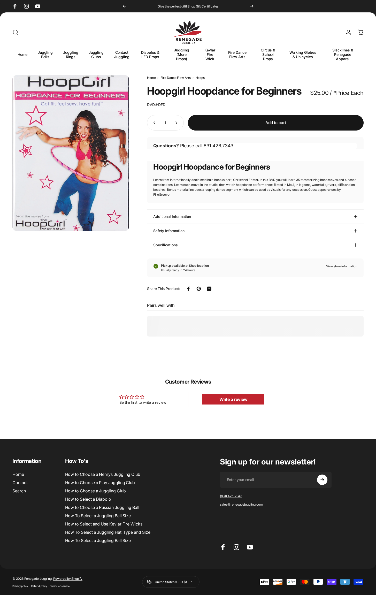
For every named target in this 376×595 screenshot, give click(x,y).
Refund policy (39, 585)
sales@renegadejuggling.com (241, 504)
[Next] (251, 6)
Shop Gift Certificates (203, 6)
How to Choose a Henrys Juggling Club (102, 474)
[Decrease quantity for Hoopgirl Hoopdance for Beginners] (153, 122)
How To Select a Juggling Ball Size (98, 515)
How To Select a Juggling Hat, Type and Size (107, 532)
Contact (20, 482)
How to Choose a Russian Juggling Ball (102, 507)
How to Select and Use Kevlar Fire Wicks (103, 524)
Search (19, 490)
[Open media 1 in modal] (70, 153)
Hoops (200, 78)
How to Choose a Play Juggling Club (100, 482)
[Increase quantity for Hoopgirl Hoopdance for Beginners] (177, 122)
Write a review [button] (233, 399)
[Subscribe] (322, 480)
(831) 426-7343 (231, 496)
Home (151, 78)
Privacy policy (20, 585)
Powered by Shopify (67, 578)
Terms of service (60, 585)
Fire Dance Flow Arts (175, 78)
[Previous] (124, 6)
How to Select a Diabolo (88, 499)
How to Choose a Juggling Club (95, 490)
